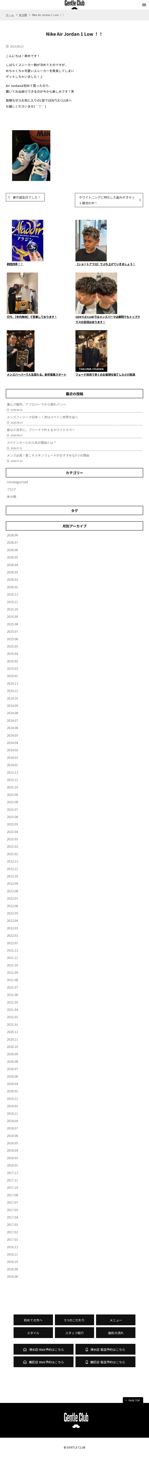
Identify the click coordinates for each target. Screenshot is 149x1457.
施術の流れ (116, 1332)
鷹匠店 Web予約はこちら (46, 1362)
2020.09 (12, 1054)
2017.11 (12, 1180)
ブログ (11, 489)
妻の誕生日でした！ (27, 197)
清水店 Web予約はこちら (46, 1349)
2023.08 (12, 802)
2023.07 (12, 809)
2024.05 (12, 735)
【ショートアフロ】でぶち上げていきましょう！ (105, 264)
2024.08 (12, 713)
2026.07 (12, 542)
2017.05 (12, 1209)
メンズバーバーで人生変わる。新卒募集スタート (36, 374)
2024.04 (12, 742)
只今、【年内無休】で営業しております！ (32, 317)
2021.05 (12, 1002)
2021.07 (12, 987)
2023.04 (12, 831)
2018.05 (12, 1143)
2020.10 (12, 1046)
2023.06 (12, 816)
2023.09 (12, 794)
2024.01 (12, 764)
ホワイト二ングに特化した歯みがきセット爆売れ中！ (107, 200)
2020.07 (12, 1068)
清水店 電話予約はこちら (107, 1349)
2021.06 (12, 994)
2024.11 (12, 690)
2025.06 (12, 639)
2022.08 (12, 891)
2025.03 (12, 661)
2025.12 (12, 594)
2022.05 (12, 913)
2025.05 (12, 646)
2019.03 (12, 1106)
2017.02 (12, 1232)
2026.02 (12, 579)
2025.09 (12, 616)
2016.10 (12, 1261)
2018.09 (12, 1120)
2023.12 (12, 772)
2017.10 (12, 1187)
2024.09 (12, 705)
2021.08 (12, 979)
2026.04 (12, 564)
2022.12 (12, 861)
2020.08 (12, 1061)
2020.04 (12, 1083)
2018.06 (12, 1135)
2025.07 (12, 631)
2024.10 (12, 698)
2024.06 (12, 727)
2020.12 (12, 1031)
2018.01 (12, 1165)
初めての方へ (33, 1320)
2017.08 (12, 1195)
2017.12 (12, 1172)
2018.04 (12, 1150)
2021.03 (12, 1017)
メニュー (116, 1320)
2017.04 (12, 1217)
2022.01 (12, 943)
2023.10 (12, 787)
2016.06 (12, 1276)
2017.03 (12, 1224)
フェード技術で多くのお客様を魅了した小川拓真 (105, 374)
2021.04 (12, 1009)
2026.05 (12, 557)
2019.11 (12, 1098)
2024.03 (12, 750)
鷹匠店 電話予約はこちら (107, 1362)
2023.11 (12, 779)
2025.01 (12, 675)
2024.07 (12, 720)
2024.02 (12, 757)
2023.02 (12, 846)
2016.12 (12, 1247)
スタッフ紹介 (74, 1332)
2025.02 (12, 668)
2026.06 (12, 550)
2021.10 (12, 965)
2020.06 (12, 1076)
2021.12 (12, 950)
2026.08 (12, 535)
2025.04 (12, 653)
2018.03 (12, 1158)
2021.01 (12, 1024)
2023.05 (12, 824)
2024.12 (12, 683)
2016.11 (12, 1254)
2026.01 (12, 587)
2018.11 (12, 1113)
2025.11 (12, 601)
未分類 (11, 496)
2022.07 (12, 898)
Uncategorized (17, 482)
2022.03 (12, 928)
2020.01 (12, 1091)
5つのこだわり (74, 1320)
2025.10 (12, 609)
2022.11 (12, 868)
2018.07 (12, 1128)
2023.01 (12, 854)
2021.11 (12, 957)
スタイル (33, 1332)
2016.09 (12, 1269)
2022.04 (12, 920)
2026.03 (12, 572)
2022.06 (12, 905)
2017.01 (12, 1239)
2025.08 (12, 624)
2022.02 (12, 935)
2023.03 (12, 839)
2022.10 (12, 876)
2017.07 (12, 1202)
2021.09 (12, 972)
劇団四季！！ (15, 264)
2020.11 (12, 1039)
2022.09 (12, 883)
